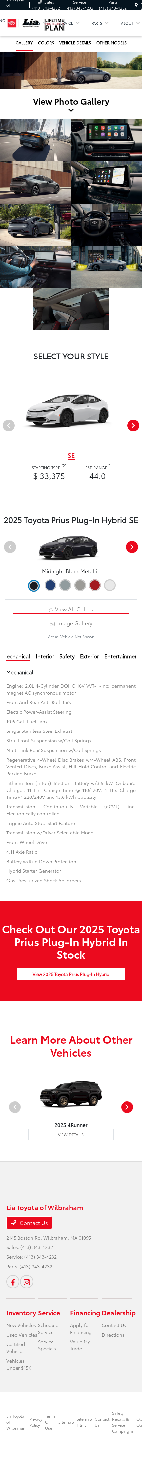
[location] (136, 5)
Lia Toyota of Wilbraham (16, 1422)
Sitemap (66, 1422)
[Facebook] (12, 1281)
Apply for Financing (81, 1328)
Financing (85, 1312)
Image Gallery (74, 623)
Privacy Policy (35, 1422)
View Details (71, 1134)
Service (49, 1312)
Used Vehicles (21, 1334)
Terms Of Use (50, 1422)
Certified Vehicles (15, 1347)
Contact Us (33, 1222)
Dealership (119, 1312)
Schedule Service (48, 1328)
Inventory (21, 1312)
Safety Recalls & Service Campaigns (123, 1422)
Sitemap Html (84, 1422)
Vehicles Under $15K (18, 1364)
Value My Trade (80, 1345)
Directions (113, 1334)
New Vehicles (21, 1325)
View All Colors (73, 609)
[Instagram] (26, 1281)
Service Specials (47, 1345)
